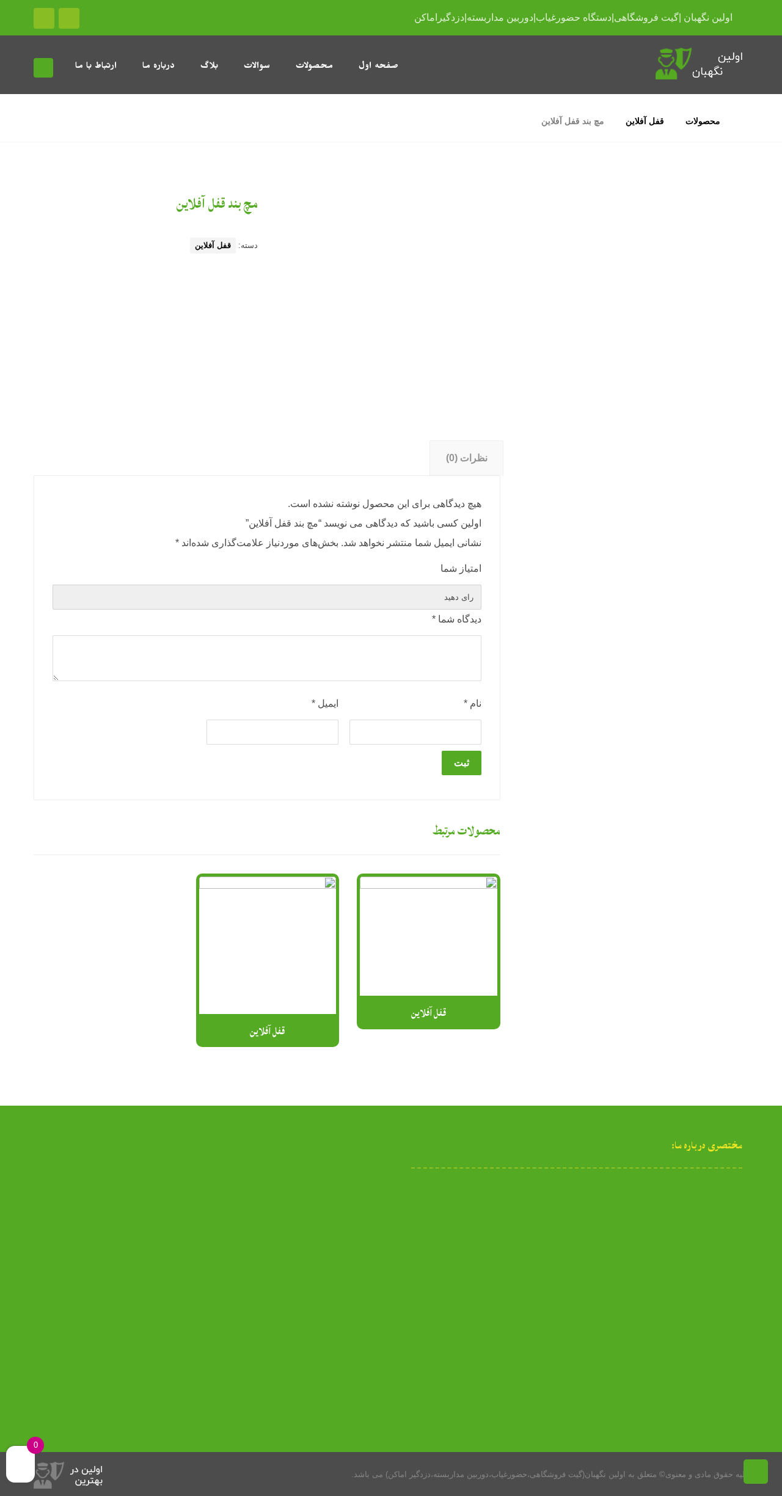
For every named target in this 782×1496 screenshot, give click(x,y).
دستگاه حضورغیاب (680, 351)
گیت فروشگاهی (685, 510)
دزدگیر (704, 306)
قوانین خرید (89, 1269)
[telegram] (559, 1290)
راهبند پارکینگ (690, 464)
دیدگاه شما (456, 619)
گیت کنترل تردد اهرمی (672, 532)
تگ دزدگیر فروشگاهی (674, 284)
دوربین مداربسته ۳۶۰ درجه (651, 419)
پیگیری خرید (89, 1288)
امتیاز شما (460, 568)
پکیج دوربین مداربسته (662, 397)
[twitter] (542, 1290)
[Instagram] (576, 1290)
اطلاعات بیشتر (419, 1003)
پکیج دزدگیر (682, 329)
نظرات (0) (467, 458)
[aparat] (593, 1290)
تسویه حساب (87, 1249)
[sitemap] (610, 1290)
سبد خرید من (87, 1230)
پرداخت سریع (86, 1190)
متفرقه (703, 555)
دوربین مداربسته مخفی (659, 442)
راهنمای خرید (87, 1210)
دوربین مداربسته (684, 374)
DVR (707, 261)
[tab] (466, 458)
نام (472, 703)
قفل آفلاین (213, 245)
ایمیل (325, 703)
